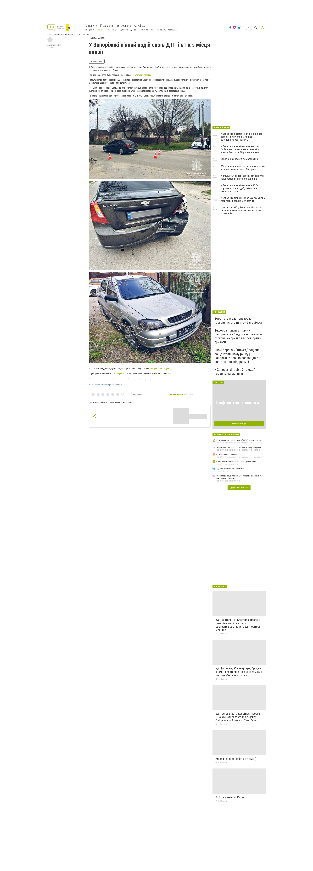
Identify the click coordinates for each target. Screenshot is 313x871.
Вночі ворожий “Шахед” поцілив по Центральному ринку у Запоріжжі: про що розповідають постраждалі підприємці (237, 356)
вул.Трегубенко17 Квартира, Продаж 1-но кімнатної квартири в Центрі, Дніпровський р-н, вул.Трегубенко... (238, 717)
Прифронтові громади (236, 403)
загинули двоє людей (159, 368)
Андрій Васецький (54, 45)
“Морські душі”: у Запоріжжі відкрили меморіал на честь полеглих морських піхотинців (242, 210)
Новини (92, 25)
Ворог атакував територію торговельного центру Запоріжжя (238, 320)
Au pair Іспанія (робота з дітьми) (235, 759)
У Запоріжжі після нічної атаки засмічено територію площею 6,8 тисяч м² (243, 199)
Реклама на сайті (103, 30)
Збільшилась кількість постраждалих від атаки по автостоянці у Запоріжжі (243, 168)
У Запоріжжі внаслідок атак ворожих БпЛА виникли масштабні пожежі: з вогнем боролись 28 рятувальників (240, 149)
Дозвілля (126, 25)
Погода (114, 30)
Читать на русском (96, 61)
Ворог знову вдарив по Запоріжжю (239, 158)
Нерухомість (161, 30)
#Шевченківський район (104, 385)
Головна (50, 34)
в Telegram (119, 373)
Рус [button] (249, 27)
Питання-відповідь (147, 30)
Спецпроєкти (90, 30)
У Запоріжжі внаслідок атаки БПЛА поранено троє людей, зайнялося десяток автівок (240, 188)
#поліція (118, 385)
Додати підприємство (239, 487)
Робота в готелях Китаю (230, 797)
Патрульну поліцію (142, 75)
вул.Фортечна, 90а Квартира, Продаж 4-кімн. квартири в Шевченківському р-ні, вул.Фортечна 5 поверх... (238, 672)
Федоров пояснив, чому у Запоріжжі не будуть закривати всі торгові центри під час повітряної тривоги (238, 336)
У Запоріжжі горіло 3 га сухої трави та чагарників (234, 372)
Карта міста (124, 30)
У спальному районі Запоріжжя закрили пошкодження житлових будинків (242, 177)
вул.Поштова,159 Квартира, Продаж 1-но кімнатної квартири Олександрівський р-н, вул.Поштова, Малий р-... (238, 625)
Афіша (141, 25)
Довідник (108, 25)
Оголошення (172, 30)
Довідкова (134, 30)
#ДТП (91, 385)
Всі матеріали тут (239, 423)
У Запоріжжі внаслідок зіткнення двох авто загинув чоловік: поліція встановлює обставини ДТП (241, 136)
